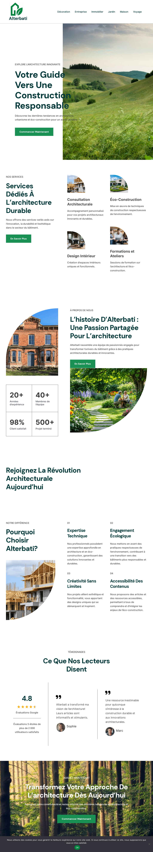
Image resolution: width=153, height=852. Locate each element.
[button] (128, 479)
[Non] (149, 844)
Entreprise (81, 11)
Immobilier (97, 11)
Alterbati (18, 18)
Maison (124, 11)
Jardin (111, 11)
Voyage (137, 11)
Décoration (63, 11)
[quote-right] (58, 697)
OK (77, 847)
